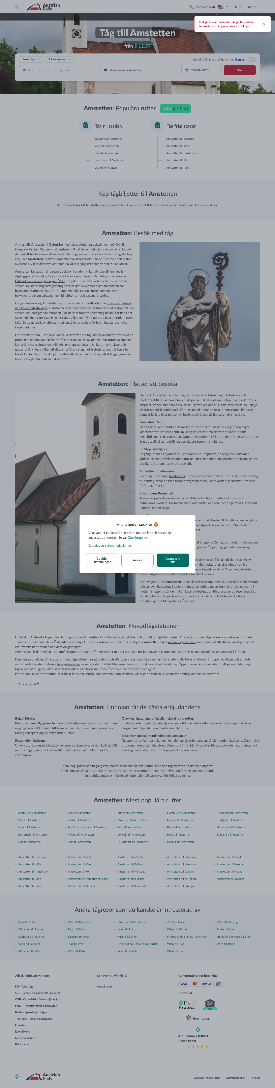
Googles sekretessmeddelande (109, 545)
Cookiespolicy (138, 537)
